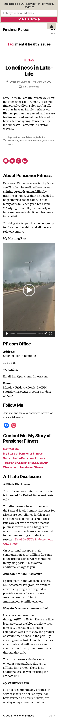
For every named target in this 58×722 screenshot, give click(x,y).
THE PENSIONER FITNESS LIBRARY (26, 462)
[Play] (7, 333)
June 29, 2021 (44, 81)
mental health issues (30, 140)
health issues (28, 137)
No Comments (31, 86)
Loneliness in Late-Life (29, 70)
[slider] (26, 333)
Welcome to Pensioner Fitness (23, 467)
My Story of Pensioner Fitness (23, 453)
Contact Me (11, 449)
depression (13, 137)
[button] (29, 290)
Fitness (29, 60)
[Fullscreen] (50, 333)
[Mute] (45, 333)
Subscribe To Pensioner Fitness (24, 458)
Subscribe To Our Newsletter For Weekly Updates (29, 5)
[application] (29, 290)
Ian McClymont (21, 81)
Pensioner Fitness (16, 29)
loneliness (12, 140)
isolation (40, 137)
